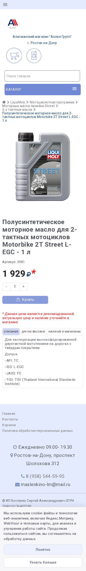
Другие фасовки (33, 331)
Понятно (43, 550)
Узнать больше (43, 562)
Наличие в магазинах (64, 331)
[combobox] (42, 76)
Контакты (10, 419)
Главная (8, 413)
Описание (11, 331)
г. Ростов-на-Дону (42, 40)
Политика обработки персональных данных (37, 431)
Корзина (9, 425)
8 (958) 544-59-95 (45, 476)
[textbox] (42, 76)
